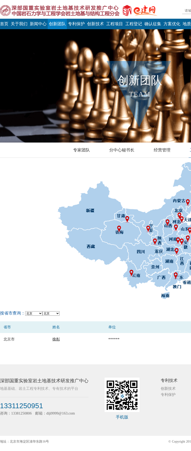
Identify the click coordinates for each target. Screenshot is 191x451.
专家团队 (81, 150)
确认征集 (152, 23)
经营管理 (162, 150)
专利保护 (76, 23)
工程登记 (133, 23)
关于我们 (19, 23)
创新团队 (57, 23)
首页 (4, 23)
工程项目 (114, 23)
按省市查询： (12, 313)
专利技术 (169, 380)
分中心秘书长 (121, 150)
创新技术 (95, 23)
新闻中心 (38, 23)
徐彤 (56, 339)
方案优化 (172, 23)
